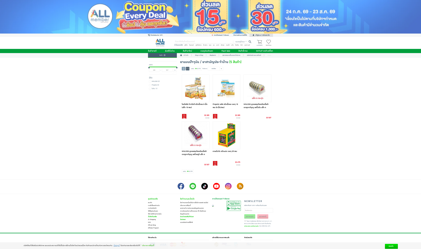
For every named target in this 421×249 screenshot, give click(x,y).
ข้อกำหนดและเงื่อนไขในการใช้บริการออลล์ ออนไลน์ (194, 203)
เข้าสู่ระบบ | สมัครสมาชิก (262, 35)
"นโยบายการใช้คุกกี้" (148, 245)
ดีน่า (241, 45)
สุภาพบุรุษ (249, 216)
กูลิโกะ (186, 45)
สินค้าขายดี (152, 51)
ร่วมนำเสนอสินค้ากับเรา (187, 217)
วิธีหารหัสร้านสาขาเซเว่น (154, 214)
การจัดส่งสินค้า (152, 208)
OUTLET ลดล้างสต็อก (264, 51)
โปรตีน (237, 45)
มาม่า (217, 45)
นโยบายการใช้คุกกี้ (185, 205)
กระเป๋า (228, 45)
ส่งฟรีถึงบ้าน (170, 51)
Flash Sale (225, 51)
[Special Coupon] (210, 17)
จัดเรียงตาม (204, 68)
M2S (149, 222)
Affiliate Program (153, 228)
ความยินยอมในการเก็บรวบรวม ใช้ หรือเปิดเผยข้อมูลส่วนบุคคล (193, 212)
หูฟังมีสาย (199, 45)
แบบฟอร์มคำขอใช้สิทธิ (186, 222)
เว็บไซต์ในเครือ (152, 217)
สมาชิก (150, 203)
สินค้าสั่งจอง (243, 51)
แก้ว (232, 45)
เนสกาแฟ (247, 45)
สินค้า (161, 55)
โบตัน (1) (154, 89)
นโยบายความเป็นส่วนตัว (251, 226)
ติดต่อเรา (183, 219)
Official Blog (152, 225)
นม (214, 45)
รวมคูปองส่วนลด (206, 51)
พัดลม (222, 45)
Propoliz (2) (155, 85)
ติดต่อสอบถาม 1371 (156, 35)
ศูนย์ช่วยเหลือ (153, 199)
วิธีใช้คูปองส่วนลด (153, 211)
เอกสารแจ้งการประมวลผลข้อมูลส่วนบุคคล (192, 208)
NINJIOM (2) (156, 81)
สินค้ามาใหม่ (187, 51)
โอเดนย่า (191, 45)
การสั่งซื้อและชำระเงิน (154, 205)
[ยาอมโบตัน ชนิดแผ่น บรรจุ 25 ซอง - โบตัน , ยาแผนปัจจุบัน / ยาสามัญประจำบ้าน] (226, 135)
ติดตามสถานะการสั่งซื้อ (240, 35)
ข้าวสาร (205, 45)
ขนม (210, 45)
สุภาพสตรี (262, 216)
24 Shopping (152, 219)
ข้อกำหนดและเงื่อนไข (187, 199)
